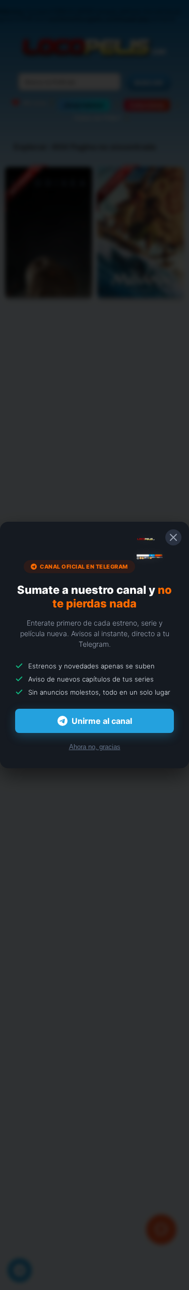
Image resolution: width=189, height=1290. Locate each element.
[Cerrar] (173, 537)
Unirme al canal (102, 721)
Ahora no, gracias (94, 747)
